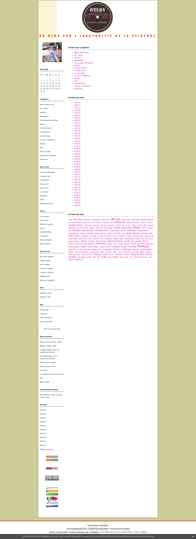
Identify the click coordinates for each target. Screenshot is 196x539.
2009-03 (77, 159)
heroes (115, 236)
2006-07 (77, 205)
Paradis (124, 247)
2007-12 (77, 174)
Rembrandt (95, 252)
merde (127, 241)
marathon (91, 241)
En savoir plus (148, 536)
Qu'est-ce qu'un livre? (47, 366)
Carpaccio (119, 222)
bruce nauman (96, 222)
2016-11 (43, 414)
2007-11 (77, 177)
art (113, 219)
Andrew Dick (44, 310)
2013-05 (43, 433)
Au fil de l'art (44, 220)
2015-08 (43, 422)
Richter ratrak (44, 382)
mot (114, 244)
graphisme (85, 236)
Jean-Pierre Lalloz (85, 239)
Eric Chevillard (45, 264)
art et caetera (44, 216)
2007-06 (77, 182)
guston (100, 236)
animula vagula (45, 260)
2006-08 (77, 203)
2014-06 (43, 430)
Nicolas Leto (135, 244)
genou (128, 233)
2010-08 (77, 149)
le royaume (44, 370)
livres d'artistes (74, 241)
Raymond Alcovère (46, 203)
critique (134, 225)
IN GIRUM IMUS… (46, 232)
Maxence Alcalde (46, 240)
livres (151, 239)
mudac (120, 244)
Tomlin (89, 257)
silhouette (126, 252)
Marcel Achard (101, 241)
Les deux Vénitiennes (47, 140)
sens (115, 252)
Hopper (129, 236)
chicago (96, 225)
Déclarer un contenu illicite (58, 532)
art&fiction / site (45, 297)
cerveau (150, 222)
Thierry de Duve (137, 254)
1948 (70, 220)
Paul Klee (132, 247)
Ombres (42, 144)
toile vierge (81, 257)
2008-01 (77, 172)
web (135, 257)
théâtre (126, 254)
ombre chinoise (92, 247)
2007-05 (77, 185)
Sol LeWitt (135, 252)
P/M (41, 147)
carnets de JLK (45, 176)
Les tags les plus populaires (120, 528)
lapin (121, 239)
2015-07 (43, 426)
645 (41, 378)
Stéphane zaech (100, 254)
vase (109, 257)
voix (131, 257)
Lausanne (129, 238)
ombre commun (105, 247)
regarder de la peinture (48, 155)
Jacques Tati (149, 236)
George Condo (146, 233)
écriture (76, 230)
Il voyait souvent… (46, 128)
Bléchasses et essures (48, 362)
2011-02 (77, 141)
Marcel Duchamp (115, 241)
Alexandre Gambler (46, 256)
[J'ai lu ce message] (193, 536)
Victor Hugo (124, 257)
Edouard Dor (88, 230)
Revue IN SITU (45, 244)
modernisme (100, 243)
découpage (108, 228)
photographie (108, 249)
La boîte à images (46, 268)
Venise (116, 257)
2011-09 (77, 128)
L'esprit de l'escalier (47, 272)
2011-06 (77, 133)
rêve (102, 252)
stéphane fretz (86, 254)
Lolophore (43, 314)
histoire (122, 236)
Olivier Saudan (73, 247)
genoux (42, 124)
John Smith (44, 395)
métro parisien (136, 241)
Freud (117, 233)
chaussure (88, 225)
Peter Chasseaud (46, 317)
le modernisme (45, 132)
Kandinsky (108, 239)
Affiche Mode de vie (47, 104)
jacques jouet (138, 236)
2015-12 (43, 418)
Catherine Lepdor (132, 222)
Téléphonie (119, 254)
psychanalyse (147, 249)
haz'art (42, 228)
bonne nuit (86, 222)
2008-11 (77, 161)
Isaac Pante (44, 188)
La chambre (44, 192)
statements (44, 159)
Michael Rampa (81, 244)
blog (79, 222)
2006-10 (77, 197)
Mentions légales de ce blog (79, 532)
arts (118, 219)
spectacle (76, 254)
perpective (72, 249)
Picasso (117, 249)
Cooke (127, 225)
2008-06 (77, 164)
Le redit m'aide (45, 136)
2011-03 (77, 138)
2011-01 (77, 144)
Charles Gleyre (75, 225)
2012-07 (43, 445)
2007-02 (77, 187)
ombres (116, 246)
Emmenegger (115, 230)
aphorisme (106, 220)
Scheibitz (108, 252)
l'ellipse (116, 239)
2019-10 (43, 410)
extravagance (73, 233)
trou (98, 257)
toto (94, 257)
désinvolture (126, 228)
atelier (124, 220)
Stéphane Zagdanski (47, 280)
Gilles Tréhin (74, 236)
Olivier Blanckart (147, 244)
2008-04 (77, 169)
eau (69, 230)
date (145, 225)
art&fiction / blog (45, 293)
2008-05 (77, 167)
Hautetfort (104, 525)
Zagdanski (79, 260)
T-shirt (111, 254)
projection (135, 249)
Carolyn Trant (108, 222)
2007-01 (77, 190)
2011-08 (77, 131)
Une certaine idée (46, 321)
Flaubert (110, 233)
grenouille (93, 236)
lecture (137, 239)
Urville (104, 257)
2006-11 (77, 195)
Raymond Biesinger (82, 252)
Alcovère (87, 220)
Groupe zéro (44, 184)
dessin (137, 227)
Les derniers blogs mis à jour (76, 528)
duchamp (149, 228)
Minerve (91, 244)
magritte (84, 241)
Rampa (71, 252)
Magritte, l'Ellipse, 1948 (48, 346)
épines (123, 230)
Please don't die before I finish (50, 342)
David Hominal (82, 228)
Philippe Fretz (44, 276)
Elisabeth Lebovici (46, 224)
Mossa (109, 244)
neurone (127, 244)
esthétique (131, 230)
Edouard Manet (102, 230)
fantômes (90, 233)
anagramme (96, 220)
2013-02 (43, 437)
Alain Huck (78, 219)
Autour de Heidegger (47, 172)
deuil (143, 228)
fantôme (83, 233)
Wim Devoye (142, 257)
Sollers (142, 252)
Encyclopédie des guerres (49, 120)
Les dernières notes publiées (98, 528)
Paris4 (42, 199)
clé (123, 225)
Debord (92, 228)
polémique (126, 249)
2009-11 (77, 151)
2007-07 (77, 180)
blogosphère (44, 116)
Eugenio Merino (143, 230)
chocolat (103, 225)
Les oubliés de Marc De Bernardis (52, 374)
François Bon (44, 180)
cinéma (118, 225)
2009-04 (77, 156)
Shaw (120, 252)
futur (123, 233)
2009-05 (77, 154)
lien (142, 239)
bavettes (43, 112)
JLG (102, 239)
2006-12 (77, 192)
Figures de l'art (100, 233)
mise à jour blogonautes (52, 329)
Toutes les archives (46, 449)
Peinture (143, 246)
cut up (140, 225)
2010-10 (77, 146)
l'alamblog (43, 196)
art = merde (44, 108)
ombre (83, 247)
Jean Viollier (72, 239)
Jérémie (96, 239)
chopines (111, 225)
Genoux (136, 233)
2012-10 (43, 441)
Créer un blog (93, 525)
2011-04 (77, 136)
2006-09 (77, 200)
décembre (99, 228)
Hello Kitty (107, 236)
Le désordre (44, 236)
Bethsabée (136, 220)
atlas (129, 220)
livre (146, 239)
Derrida (117, 228)
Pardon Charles (45, 151)
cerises (143, 222)
